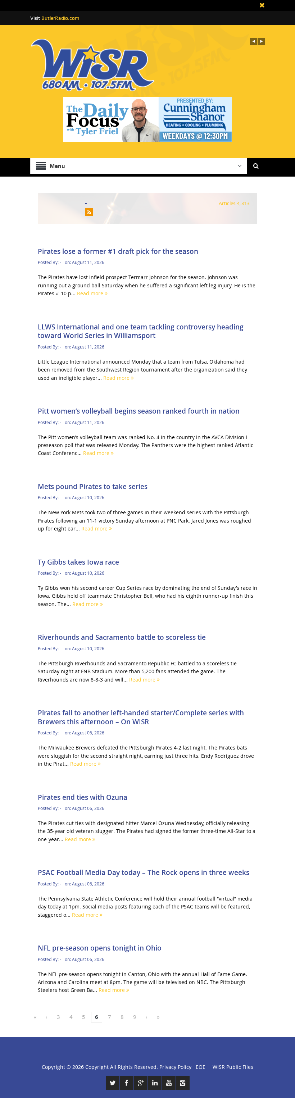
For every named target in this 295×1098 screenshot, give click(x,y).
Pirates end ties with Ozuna (82, 797)
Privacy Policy (175, 1066)
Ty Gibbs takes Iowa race (78, 562)
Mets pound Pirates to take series (93, 486)
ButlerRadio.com (60, 18)
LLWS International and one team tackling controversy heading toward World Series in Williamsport (141, 331)
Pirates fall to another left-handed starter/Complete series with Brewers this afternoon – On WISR (141, 717)
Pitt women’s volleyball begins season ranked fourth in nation (139, 411)
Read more (91, 293)
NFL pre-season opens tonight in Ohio (100, 948)
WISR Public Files (233, 1066)
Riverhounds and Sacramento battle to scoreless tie (122, 637)
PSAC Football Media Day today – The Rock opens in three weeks (143, 872)
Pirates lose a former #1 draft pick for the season (118, 251)
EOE (199, 1066)
